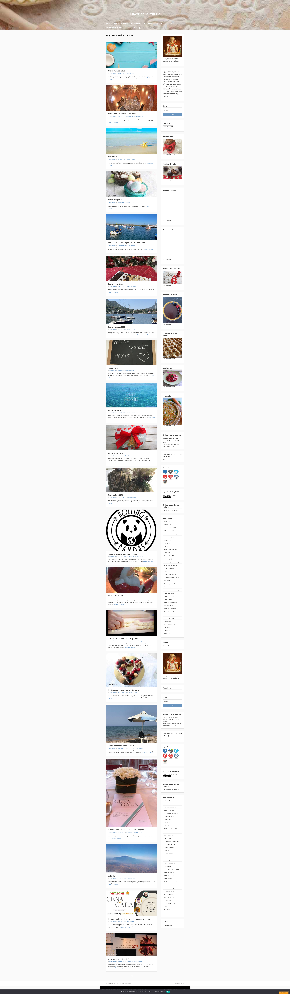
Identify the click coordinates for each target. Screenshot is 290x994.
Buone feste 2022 (115, 284)
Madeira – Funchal (168, 574)
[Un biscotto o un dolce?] (172, 277)
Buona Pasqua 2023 (116, 200)
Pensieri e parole (130, 73)
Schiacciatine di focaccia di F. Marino (172, 444)
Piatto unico (167, 587)
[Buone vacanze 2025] (131, 55)
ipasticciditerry (112, 73)
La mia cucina (114, 368)
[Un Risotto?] (172, 378)
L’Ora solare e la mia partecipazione (123, 638)
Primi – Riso (167, 599)
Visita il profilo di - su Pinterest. (171, 510)
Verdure (166, 633)
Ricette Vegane (168, 618)
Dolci (165, 543)
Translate (171, 128)
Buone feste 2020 (115, 453)
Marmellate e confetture (170, 577)
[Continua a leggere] (113, 122)
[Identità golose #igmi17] (131, 944)
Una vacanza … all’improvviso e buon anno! (126, 243)
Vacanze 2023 (113, 157)
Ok (168, 991)
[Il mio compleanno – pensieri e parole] (131, 670)
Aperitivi (166, 524)
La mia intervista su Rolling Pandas (123, 554)
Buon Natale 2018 (115, 596)
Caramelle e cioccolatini (170, 534)
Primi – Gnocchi (168, 593)
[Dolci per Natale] (172, 179)
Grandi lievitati (167, 555)
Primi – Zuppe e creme (170, 602)
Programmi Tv (143, 641)
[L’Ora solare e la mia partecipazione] (131, 623)
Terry (164, 459)
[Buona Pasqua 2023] (131, 184)
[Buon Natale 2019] (131, 480)
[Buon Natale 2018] (131, 580)
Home (108, 23)
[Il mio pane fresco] (172, 245)
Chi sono (138, 23)
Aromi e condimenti (169, 527)
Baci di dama (166, 442)
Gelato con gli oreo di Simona (170, 438)
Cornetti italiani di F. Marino (169, 446)
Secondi (166, 621)
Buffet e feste (131, 116)
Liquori (165, 571)
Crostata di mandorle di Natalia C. (171, 440)
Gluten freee (167, 552)
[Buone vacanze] (131, 395)
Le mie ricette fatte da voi (155, 23)
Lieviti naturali (167, 568)
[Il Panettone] (172, 146)
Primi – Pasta (167, 596)
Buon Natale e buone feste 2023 (122, 114)
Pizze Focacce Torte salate (171, 590)
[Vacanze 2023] (131, 141)
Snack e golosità (168, 624)
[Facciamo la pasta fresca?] (172, 348)
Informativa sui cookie (122, 23)
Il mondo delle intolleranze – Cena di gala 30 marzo (130, 919)
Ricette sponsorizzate (115, 28)
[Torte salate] (172, 411)
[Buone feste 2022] (131, 268)
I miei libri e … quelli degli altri (140, 28)
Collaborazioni (130, 556)
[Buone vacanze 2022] (131, 311)
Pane (165, 580)
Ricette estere (168, 615)
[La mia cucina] (131, 352)
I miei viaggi (132, 748)
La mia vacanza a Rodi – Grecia (121, 746)
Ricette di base (168, 611)
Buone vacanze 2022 (116, 327)
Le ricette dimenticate (169, 565)
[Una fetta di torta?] (172, 310)
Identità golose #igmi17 (118, 959)
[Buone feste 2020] (131, 437)
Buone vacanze (114, 410)
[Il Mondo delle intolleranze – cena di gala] (131, 793)
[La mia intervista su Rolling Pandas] (131, 530)
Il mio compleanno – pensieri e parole (124, 690)
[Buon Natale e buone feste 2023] (131, 98)
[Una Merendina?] (172, 218)
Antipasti (166, 521)
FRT (183, 983)
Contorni (166, 540)
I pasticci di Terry (145, 14)
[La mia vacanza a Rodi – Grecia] (131, 724)
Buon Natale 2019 (115, 495)
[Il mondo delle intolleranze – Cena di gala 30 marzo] (131, 903)
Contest (171, 23)
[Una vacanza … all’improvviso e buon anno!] (131, 227)
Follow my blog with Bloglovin (170, 495)
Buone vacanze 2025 (116, 71)
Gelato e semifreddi (169, 549)
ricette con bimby (168, 608)
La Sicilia (111, 876)
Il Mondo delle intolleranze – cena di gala (126, 830)
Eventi (128, 641)
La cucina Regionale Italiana (171, 562)
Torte (165, 630)
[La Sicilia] (131, 858)
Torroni (166, 627)
